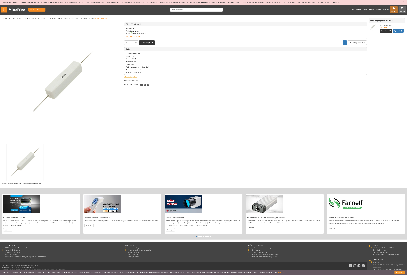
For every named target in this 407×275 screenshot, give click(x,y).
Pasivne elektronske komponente (28, 18)
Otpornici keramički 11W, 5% (84, 18)
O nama (358, 9)
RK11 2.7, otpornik (386, 25)
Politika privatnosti (133, 257)
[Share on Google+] (148, 85)
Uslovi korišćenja (133, 254)
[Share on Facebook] (141, 85)
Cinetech (136, 31)
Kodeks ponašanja (133, 248)
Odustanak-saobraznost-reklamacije (139, 250)
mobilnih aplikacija (48, 270)
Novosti (378, 9)
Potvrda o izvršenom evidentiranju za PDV (264, 257)
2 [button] (199, 236)
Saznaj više (281, 272)
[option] (62, 82)
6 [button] (208, 236)
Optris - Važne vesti (11, 254)
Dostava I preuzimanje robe (259, 252)
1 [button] (196, 236)
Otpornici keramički (67, 18)
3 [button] (201, 236)
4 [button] (203, 236)
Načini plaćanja (255, 250)
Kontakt (386, 9)
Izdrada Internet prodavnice (24, 270)
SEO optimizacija (60, 270)
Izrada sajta (37, 270)
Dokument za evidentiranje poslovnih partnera (265, 254)
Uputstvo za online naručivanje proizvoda (264, 248)
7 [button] (210, 236)
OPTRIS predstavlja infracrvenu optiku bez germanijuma (22, 248)
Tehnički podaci (131, 77)
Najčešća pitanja (368, 9)
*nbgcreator (11, 270)
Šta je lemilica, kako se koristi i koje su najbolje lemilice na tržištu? (25, 257)
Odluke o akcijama (133, 252)
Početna (351, 9)
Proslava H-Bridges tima (12, 250)
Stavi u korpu (146, 42)
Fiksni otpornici (54, 18)
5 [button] (206, 236)
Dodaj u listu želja (357, 42)
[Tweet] (145, 85)
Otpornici (44, 18)
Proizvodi (12, 18)
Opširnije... (7, 230)
